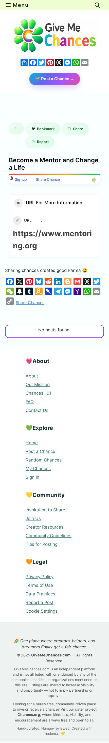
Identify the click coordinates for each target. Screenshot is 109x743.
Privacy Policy (39, 576)
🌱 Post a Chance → (54, 79)
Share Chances (30, 302)
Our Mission (38, 384)
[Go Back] (16, 128)
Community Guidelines (48, 535)
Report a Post (39, 602)
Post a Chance (40, 451)
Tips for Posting (42, 544)
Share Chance (48, 179)
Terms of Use (39, 585)
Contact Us (37, 410)
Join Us (33, 518)
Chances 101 (38, 393)
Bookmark (46, 129)
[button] (97, 5)
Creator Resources (44, 527)
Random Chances (44, 460)
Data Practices (40, 593)
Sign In (32, 477)
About (32, 375)
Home (32, 442)
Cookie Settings (42, 611)
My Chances (38, 468)
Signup (21, 179)
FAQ (30, 401)
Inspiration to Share (45, 509)
